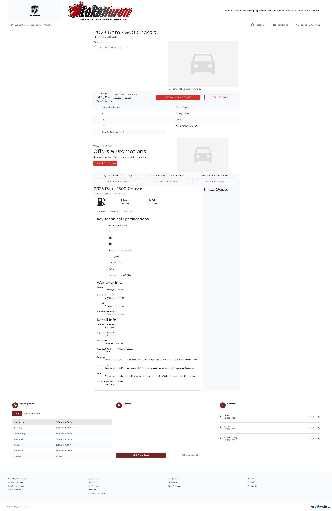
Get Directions (141, 455)
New (227, 10)
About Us (251, 479)
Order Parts (172, 482)
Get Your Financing (214, 181)
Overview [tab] (101, 211)
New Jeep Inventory (16, 486)
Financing (248, 10)
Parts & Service (32, 413)
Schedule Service (191, 455)
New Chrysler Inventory (17, 479)
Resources (303, 10)
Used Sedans (93, 479)
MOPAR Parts (275, 10)
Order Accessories (175, 486)
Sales (17, 413)
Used (236, 10)
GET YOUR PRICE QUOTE (178, 97)
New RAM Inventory (16, 490)
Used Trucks (93, 486)
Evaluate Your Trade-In (166, 181)
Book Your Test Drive (117, 181)
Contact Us (252, 486)
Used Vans (92, 490)
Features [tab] (115, 211)
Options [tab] (128, 211)
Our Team (251, 482)
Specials (260, 10)
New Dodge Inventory (17, 482)
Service (290, 10)
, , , (33, 25)
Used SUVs (92, 482)
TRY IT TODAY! (220, 97)
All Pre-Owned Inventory (98, 493)
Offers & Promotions (105, 163)
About (315, 10)
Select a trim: (101, 42)
